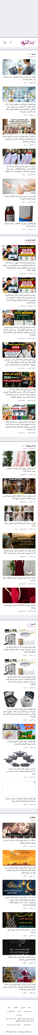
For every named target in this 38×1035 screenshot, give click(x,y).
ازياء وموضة (30, 446)
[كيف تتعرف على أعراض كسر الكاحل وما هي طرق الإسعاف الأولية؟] (19, 191)
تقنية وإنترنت (22, 273)
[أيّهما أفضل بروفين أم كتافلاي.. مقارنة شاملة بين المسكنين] (19, 218)
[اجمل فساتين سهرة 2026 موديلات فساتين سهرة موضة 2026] (19, 463)
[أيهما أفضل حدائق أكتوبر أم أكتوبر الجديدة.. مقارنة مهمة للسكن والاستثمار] (19, 736)
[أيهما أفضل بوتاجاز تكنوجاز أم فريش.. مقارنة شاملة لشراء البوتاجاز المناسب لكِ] (19, 793)
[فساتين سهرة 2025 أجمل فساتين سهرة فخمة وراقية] (19, 600)
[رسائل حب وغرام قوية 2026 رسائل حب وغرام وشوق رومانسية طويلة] (19, 835)
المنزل (32, 624)
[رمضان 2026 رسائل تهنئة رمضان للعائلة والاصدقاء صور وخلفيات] (19, 951)
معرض (16, 529)
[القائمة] (10, 42)
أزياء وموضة (23, 474)
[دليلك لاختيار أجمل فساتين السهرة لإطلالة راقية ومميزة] (19, 572)
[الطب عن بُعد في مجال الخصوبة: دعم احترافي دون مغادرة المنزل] (19, 71)
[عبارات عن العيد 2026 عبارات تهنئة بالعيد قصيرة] (19, 924)
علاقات (25, 846)
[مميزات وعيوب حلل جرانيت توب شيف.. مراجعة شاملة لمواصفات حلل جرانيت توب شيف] (19, 764)
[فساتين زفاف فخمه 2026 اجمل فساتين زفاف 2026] (19, 518)
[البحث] (5, 42)
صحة (33, 54)
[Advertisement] (19, 18)
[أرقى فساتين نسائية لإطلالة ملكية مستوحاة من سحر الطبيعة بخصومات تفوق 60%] (19, 490)
